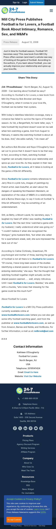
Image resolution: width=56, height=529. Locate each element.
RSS (28, 485)
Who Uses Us (28, 467)
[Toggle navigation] (51, 10)
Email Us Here (31, 372)
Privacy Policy (16, 526)
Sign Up (16, 3)
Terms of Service (30, 526)
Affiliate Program (28, 452)
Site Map (42, 526)
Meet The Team (28, 471)
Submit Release (36, 3)
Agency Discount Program (28, 444)
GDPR (43, 512)
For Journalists (28, 493)
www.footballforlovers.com (16, 315)
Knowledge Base (28, 481)
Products (28, 436)
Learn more (39, 509)
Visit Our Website (32, 376)
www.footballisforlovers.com (29, 323)
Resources (28, 477)
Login (24, 3)
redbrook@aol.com (43, 331)
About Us (28, 463)
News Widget (28, 489)
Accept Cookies (14, 519)
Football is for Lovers (18, 179)
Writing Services (28, 448)
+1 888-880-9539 (30, 398)
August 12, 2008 (30, 42)
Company (28, 458)
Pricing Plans (28, 440)
